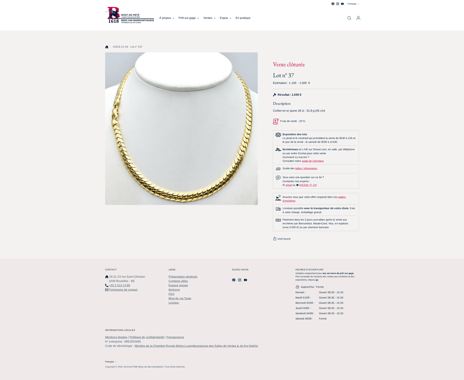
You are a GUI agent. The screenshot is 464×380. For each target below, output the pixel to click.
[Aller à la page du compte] (357, 18)
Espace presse (178, 285)
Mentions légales (116, 337)
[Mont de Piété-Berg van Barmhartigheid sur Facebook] (333, 3)
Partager (284, 239)
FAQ (171, 294)
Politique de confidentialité (147, 337)
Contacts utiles (178, 281)
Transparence (175, 337)
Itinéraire (174, 289)
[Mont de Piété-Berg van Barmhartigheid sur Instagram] (337, 3)
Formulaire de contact (123, 289)
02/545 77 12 (308, 185)
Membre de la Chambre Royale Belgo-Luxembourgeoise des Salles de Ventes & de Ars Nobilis (196, 345)
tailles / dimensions (306, 168)
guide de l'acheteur (313, 160)
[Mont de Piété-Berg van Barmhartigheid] (129, 15)
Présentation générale (183, 276)
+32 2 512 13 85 (119, 285)
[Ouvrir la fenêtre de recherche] (349, 18)
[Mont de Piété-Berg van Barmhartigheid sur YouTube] (342, 3)
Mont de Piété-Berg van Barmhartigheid (143, 367)
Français (352, 4)
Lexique (174, 302)
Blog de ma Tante (180, 298)
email (289, 185)
